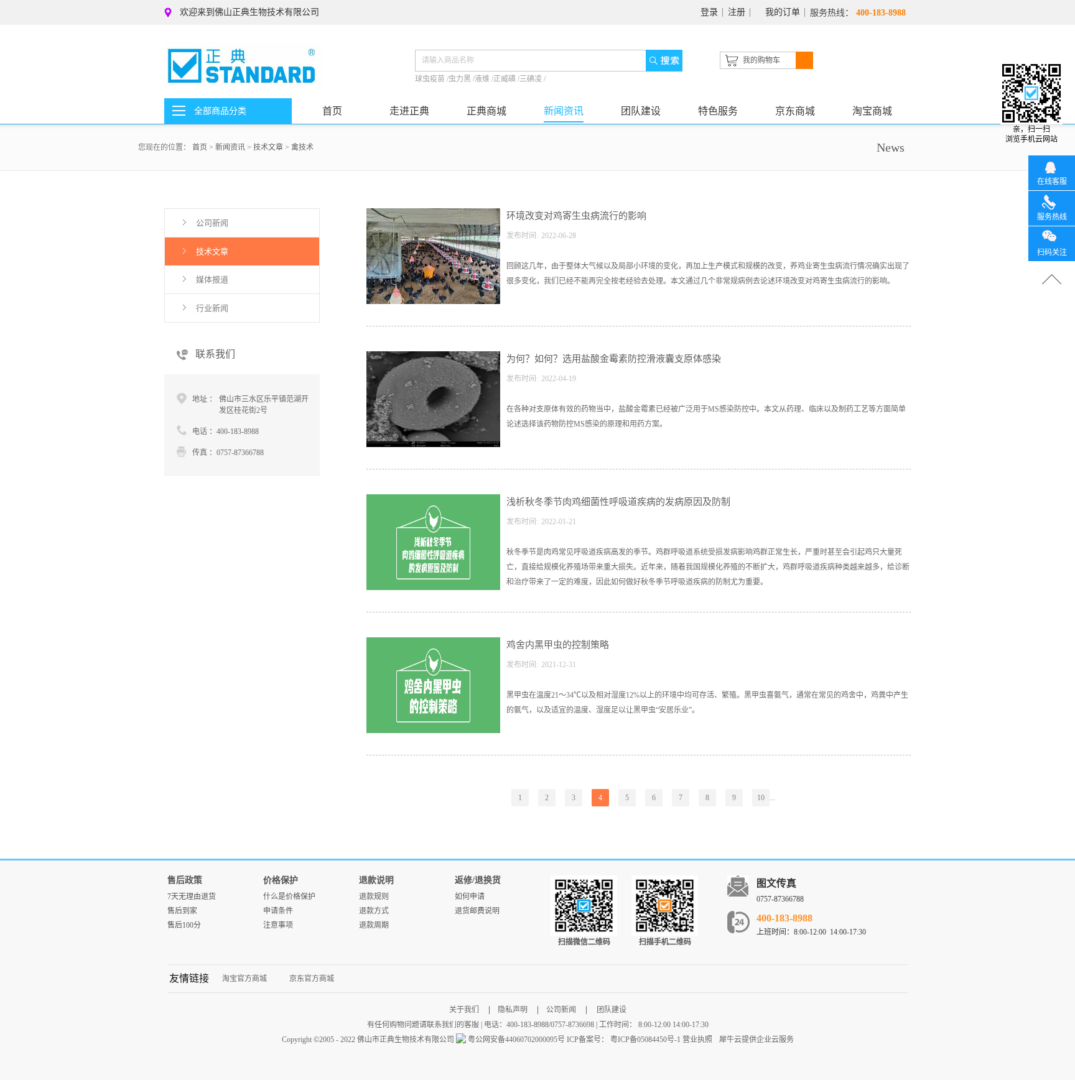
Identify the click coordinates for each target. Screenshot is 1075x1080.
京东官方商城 (311, 978)
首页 (332, 111)
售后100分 (184, 925)
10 (761, 797)
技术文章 (268, 147)
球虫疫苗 (431, 79)
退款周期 (374, 925)
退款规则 (374, 896)
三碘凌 (531, 79)
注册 (736, 12)
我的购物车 (761, 60)
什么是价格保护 (289, 896)
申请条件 (278, 911)
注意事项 (278, 925)
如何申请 (470, 896)
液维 (483, 79)
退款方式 (374, 911)
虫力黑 (461, 79)
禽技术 (302, 147)
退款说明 (376, 880)
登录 (709, 12)
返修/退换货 (478, 880)
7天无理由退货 (191, 896)
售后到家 (182, 911)
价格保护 (280, 880)
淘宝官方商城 (244, 978)
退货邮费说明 (477, 911)
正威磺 (505, 79)
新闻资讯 (230, 147)
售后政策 (184, 880)
